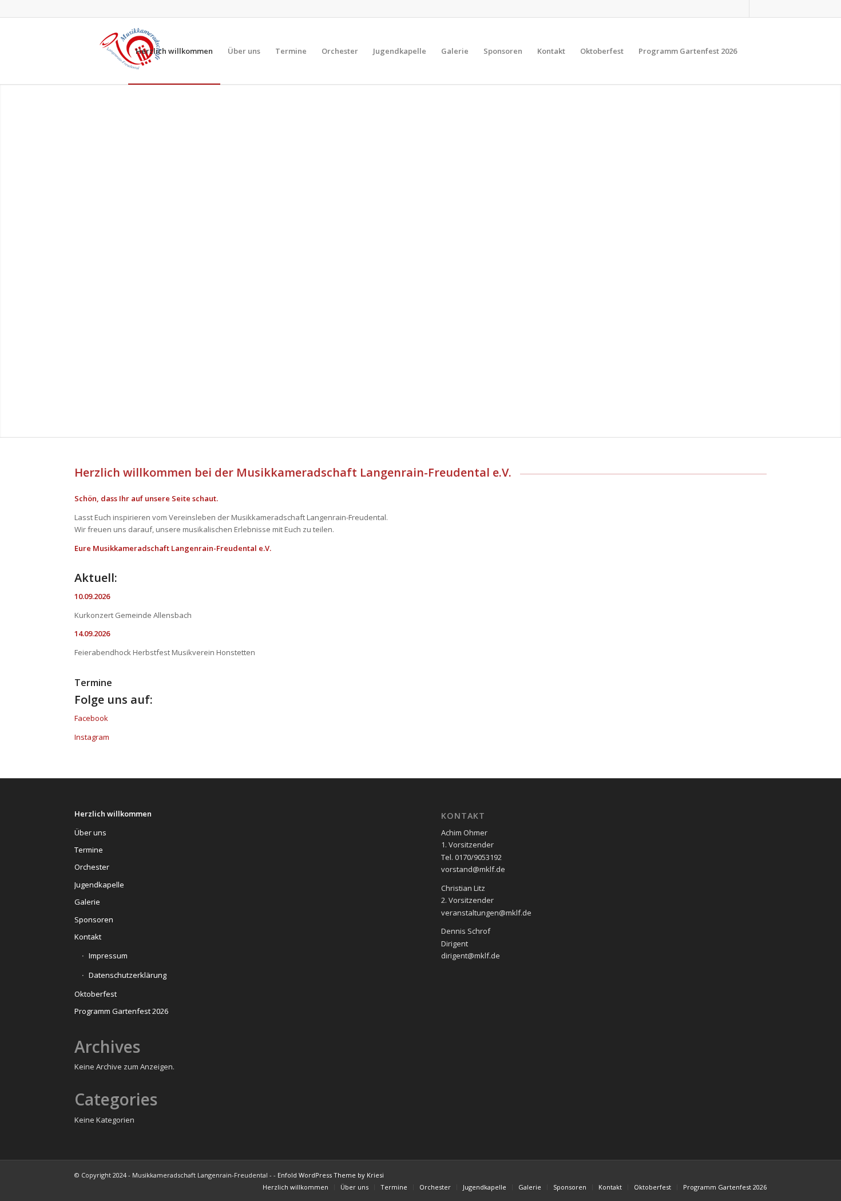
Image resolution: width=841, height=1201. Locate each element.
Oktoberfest (95, 994)
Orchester (91, 867)
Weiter (831, 261)
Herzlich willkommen (113, 813)
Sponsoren (93, 919)
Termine (93, 682)
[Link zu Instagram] (740, 8)
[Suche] (755, 51)
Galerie (87, 902)
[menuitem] (174, 51)
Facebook (91, 718)
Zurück (10, 261)
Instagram (91, 737)
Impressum (108, 955)
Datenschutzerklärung (127, 975)
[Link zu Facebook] (758, 8)
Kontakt (87, 937)
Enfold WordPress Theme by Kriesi (330, 1175)
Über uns (90, 832)
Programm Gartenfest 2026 (121, 1011)
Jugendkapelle (99, 884)
